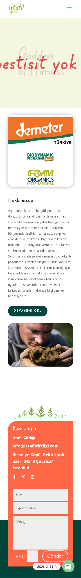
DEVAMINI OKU (28, 311)
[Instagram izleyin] (32, 477)
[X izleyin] (23, 477)
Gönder (55, 556)
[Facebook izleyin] (14, 477)
